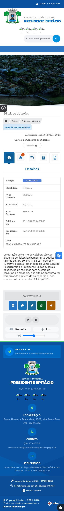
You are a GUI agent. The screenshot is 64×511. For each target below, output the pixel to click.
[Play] (28, 319)
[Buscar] (56, 38)
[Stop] (35, 319)
